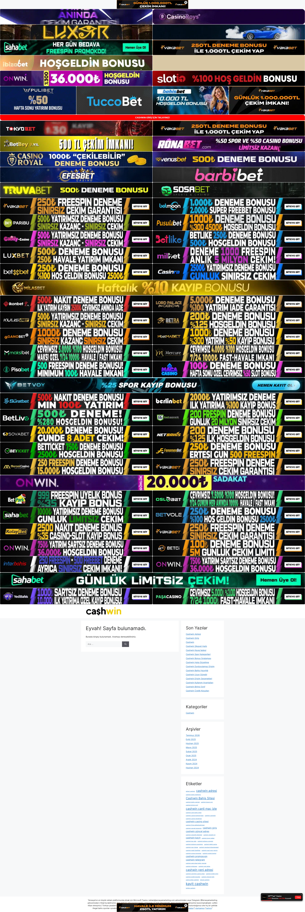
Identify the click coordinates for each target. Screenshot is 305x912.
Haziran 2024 (192, 768)
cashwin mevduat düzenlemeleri (209, 847)
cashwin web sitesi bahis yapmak (196, 863)
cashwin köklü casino (210, 844)
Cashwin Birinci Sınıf (195, 687)
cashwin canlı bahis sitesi (193, 812)
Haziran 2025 (192, 743)
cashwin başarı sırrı (207, 802)
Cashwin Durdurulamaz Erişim (200, 666)
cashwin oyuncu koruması (193, 853)
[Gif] (152, 287)
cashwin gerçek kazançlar (194, 828)
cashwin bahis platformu (193, 794)
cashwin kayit (193, 837)
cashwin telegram (195, 859)
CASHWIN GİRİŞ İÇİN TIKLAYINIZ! (152, 117)
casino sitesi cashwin (192, 880)
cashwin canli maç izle (201, 808)
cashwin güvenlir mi (209, 835)
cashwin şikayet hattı (207, 877)
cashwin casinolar (210, 815)
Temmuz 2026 (193, 735)
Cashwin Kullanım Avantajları (199, 682)
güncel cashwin (204, 880)
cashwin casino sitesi (197, 821)
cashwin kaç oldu (191, 841)
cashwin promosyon (196, 856)
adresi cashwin (190, 791)
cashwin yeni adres (204, 866)
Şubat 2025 (191, 751)
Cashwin (190, 642)
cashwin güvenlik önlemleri (194, 835)
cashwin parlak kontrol (209, 853)
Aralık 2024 (191, 759)
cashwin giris (210, 828)
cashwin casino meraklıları (194, 818)
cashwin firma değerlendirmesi (195, 825)
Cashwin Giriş (192, 638)
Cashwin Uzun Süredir (196, 674)
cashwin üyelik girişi (212, 874)
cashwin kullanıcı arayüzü (205, 841)
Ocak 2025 (191, 755)
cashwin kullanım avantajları (194, 844)
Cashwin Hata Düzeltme (197, 662)
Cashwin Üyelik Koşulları (197, 691)
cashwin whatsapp (191, 866)
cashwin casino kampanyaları (195, 815)
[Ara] (125, 644)
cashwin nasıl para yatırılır (210, 850)
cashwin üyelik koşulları (193, 877)
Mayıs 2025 (191, 747)
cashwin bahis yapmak (193, 802)
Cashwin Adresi (193, 634)
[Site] (76, 206)
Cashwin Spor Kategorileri (198, 654)
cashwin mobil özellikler (193, 850)
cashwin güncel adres (197, 831)
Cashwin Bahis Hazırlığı (197, 670)
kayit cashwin (197, 884)
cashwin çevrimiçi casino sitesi (195, 874)
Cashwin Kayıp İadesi (196, 650)
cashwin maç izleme (192, 847)
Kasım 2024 (191, 763)
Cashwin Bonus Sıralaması (198, 658)
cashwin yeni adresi (199, 870)
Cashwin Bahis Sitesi (200, 798)
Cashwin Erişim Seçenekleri (199, 678)
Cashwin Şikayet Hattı (196, 646)
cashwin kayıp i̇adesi (208, 838)
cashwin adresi (206, 790)
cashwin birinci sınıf (192, 805)
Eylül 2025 (191, 739)
